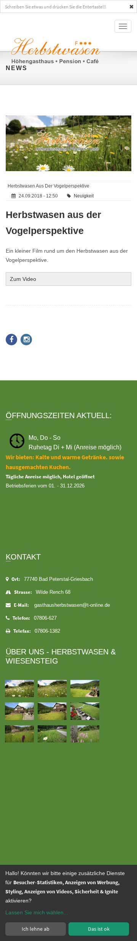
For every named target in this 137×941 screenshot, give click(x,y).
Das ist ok (99, 928)
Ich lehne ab (35, 928)
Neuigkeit (84, 196)
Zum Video (23, 279)
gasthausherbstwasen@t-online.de (72, 605)
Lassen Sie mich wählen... (36, 912)
